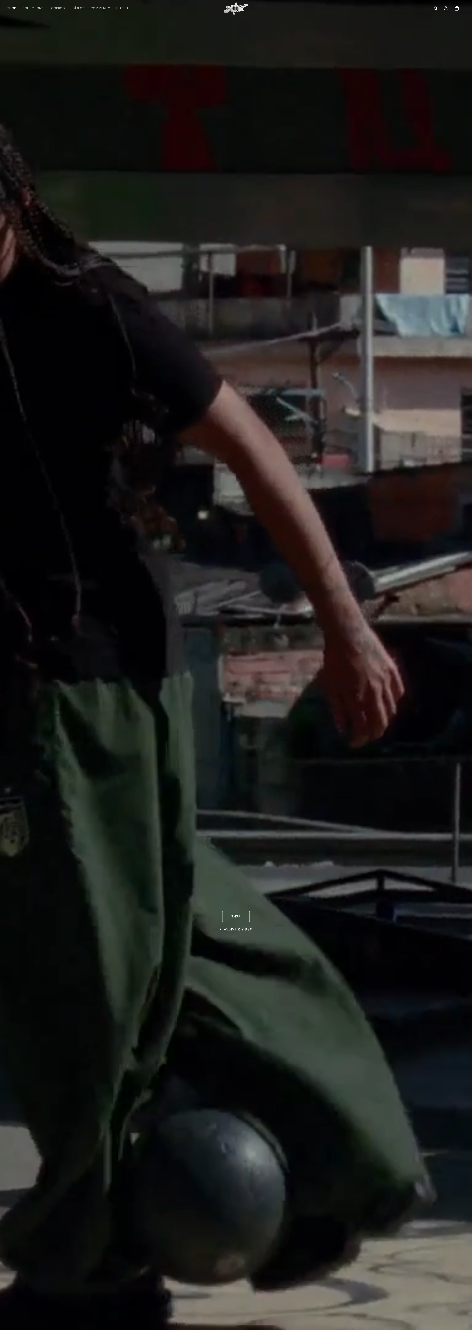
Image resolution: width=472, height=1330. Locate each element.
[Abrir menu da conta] (446, 8)
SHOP (236, 916)
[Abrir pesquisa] (435, 8)
